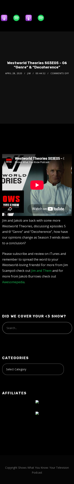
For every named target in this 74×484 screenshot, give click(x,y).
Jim (29, 73)
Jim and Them (41, 270)
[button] (29, 26)
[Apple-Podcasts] (6, 18)
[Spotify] (18, 18)
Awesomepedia (13, 282)
